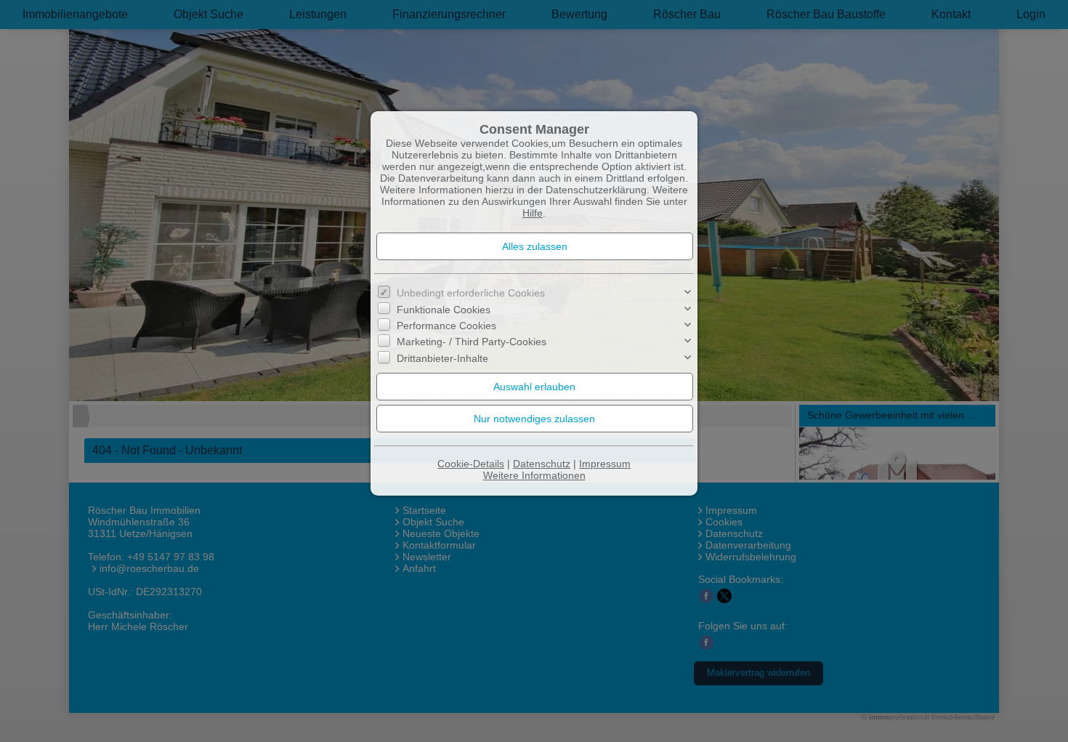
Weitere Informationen (534, 475)
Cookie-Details (470, 463)
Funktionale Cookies (443, 309)
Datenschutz (541, 463)
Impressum (605, 463)
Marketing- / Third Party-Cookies (471, 341)
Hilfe (532, 213)
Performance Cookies (446, 325)
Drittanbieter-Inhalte (442, 358)
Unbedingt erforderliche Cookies (471, 293)
